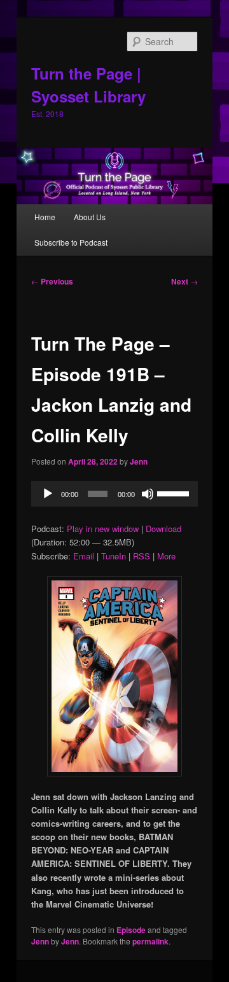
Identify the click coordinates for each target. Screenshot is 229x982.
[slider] (174, 492)
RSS (141, 556)
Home (44, 216)
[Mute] (147, 493)
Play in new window (103, 529)
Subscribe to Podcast (71, 242)
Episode (131, 930)
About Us (90, 216)
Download (163, 529)
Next (184, 281)
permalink (150, 941)
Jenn (139, 461)
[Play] (47, 493)
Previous (52, 281)
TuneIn (113, 556)
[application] (114, 494)
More (166, 556)
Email (83, 556)
